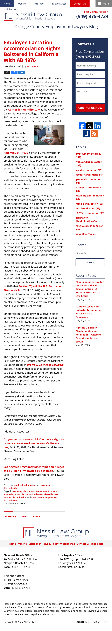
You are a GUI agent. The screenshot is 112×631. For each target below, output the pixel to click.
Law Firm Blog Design (92, 622)
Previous (10, 516)
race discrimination (89, 203)
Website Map (67, 543)
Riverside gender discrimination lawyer (23, 494)
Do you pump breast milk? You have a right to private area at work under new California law (34, 443)
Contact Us (80, 3)
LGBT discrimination (90, 213)
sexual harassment (89, 174)
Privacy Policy (50, 543)
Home (7, 3)
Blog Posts (97, 543)
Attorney (38, 3)
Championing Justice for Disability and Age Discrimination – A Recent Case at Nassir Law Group (90, 289)
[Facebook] (82, 125)
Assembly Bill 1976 (16, 152)
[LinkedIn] (97, 125)
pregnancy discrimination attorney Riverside (34, 491)
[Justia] (86, 133)
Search (90, 262)
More (106, 3)
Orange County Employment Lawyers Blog (33, 14)
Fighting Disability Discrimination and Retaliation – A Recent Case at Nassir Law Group (88, 334)
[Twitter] (89, 125)
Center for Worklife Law (24, 109)
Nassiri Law (30, 622)
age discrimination (89, 170)
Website (22, 3)
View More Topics (86, 234)
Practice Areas (58, 3)
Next (36, 516)
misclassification (88, 208)
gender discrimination (25, 485)
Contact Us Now (90, 108)
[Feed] (94, 133)
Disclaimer (34, 543)
